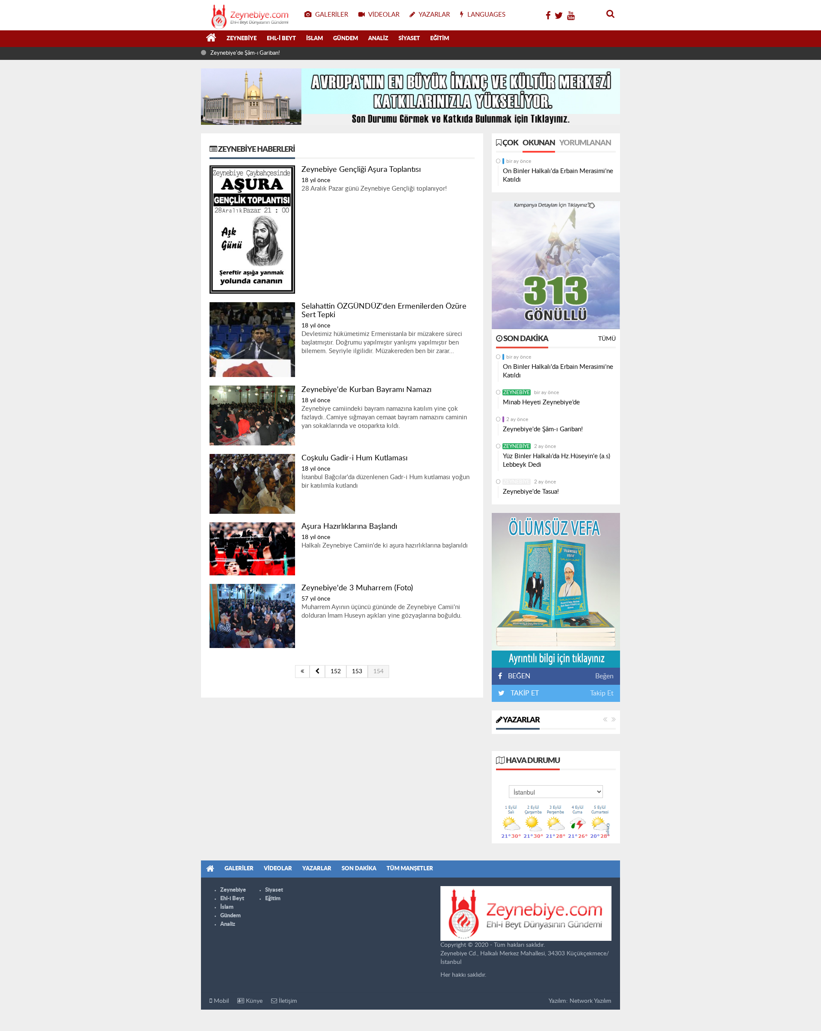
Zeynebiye (242, 38)
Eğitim (439, 38)
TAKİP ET (524, 693)
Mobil (220, 1001)
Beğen (604, 676)
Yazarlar (521, 720)
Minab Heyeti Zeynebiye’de (541, 402)
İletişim (287, 1001)
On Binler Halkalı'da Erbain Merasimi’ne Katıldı (558, 175)
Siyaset (409, 38)
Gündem (345, 38)
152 (336, 672)
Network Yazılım (590, 1001)
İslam (314, 38)
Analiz (378, 38)
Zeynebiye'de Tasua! (531, 492)
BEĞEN (519, 676)
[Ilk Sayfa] (302, 671)
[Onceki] (317, 671)
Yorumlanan (585, 143)
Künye (253, 1001)
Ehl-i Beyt (281, 38)
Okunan (539, 143)
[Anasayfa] (211, 38)
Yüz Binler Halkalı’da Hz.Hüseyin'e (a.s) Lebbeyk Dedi (556, 460)
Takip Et (602, 693)
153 (357, 672)
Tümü (607, 339)
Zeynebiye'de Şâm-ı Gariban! (245, 53)
